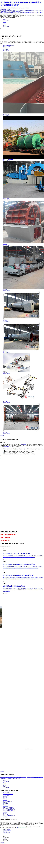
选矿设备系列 (5, 49)
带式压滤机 (5, 816)
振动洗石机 (5, 812)
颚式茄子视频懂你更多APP (8, 807)
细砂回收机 (5, 804)
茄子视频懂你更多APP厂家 (11, 778)
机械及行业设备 (38, 777)
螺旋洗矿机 (5, 813)
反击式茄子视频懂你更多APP (9, 815)
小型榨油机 (24, 777)
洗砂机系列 (5, 47)
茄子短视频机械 (3, 777)
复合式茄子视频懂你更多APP (9, 809)
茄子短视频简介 (6, 20)
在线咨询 (4, 838)
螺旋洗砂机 (5, 797)
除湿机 (14, 777)
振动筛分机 (5, 802)
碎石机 (8, 777)
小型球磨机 (32, 777)
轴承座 (4, 778)
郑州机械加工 (3, 9)
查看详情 (4, 115)
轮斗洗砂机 (5, 796)
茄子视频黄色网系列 (7, 46)
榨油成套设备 (19, 777)
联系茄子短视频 (6, 26)
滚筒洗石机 (5, 800)
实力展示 (4, 24)
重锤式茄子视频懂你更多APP (9, 810)
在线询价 (8, 115)
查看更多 (2, 435)
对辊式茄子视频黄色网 (7, 801)
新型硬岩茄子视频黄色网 (8, 794)
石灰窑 (19, 778)
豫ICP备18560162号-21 (21, 827)
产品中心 (4, 22)
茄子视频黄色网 (23, 444)
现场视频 (4, 25)
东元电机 (28, 777)
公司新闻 (4, 23)
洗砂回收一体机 (6, 795)
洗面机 (11, 777)
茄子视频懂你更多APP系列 (8, 45)
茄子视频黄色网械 (7, 446)
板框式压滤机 (5, 814)
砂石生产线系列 (6, 50)
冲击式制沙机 (5, 803)
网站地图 (8, 9)
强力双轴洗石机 (6, 792)
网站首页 (4, 19)
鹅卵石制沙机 (5, 806)
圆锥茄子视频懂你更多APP (8, 808)
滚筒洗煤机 (5, 798)
